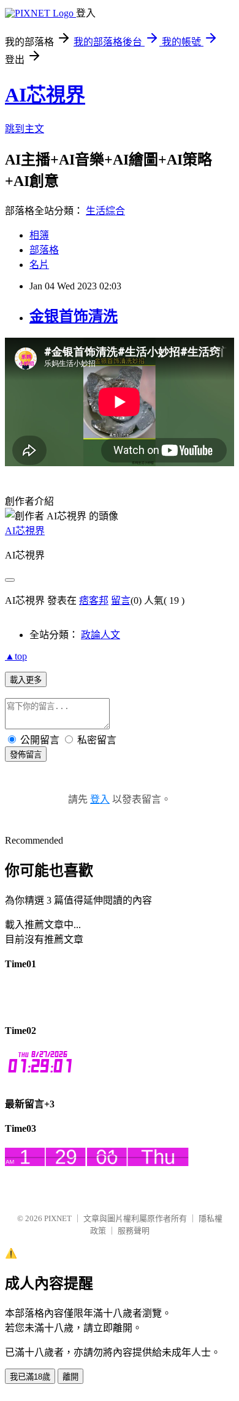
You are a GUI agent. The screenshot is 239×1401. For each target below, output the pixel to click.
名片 (39, 264)
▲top (16, 656)
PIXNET (58, 1218)
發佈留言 (26, 754)
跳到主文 (24, 129)
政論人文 (100, 635)
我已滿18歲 (30, 1376)
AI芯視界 (45, 95)
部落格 (44, 250)
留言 (121, 600)
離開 (70, 1376)
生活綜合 (105, 211)
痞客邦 (93, 600)
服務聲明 (134, 1230)
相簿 (39, 235)
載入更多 (26, 680)
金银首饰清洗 (73, 316)
